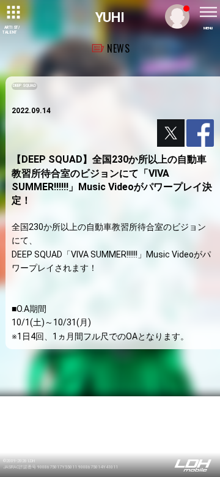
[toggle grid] (12, 12)
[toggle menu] (208, 12)
